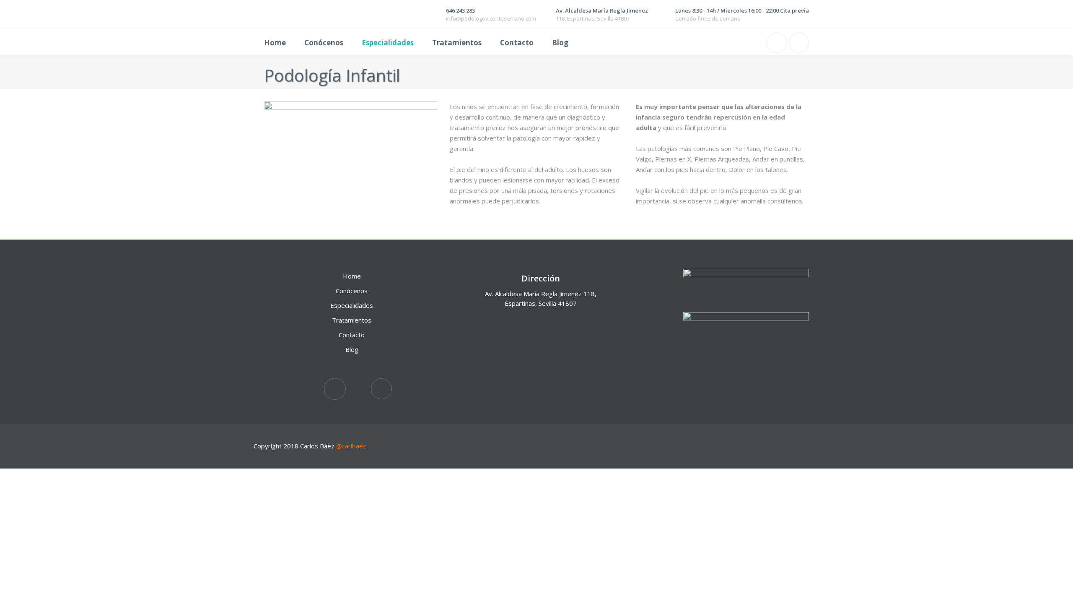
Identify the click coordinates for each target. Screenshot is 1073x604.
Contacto (352, 335)
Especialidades (351, 305)
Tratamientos (351, 320)
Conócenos (352, 290)
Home (352, 276)
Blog (351, 349)
